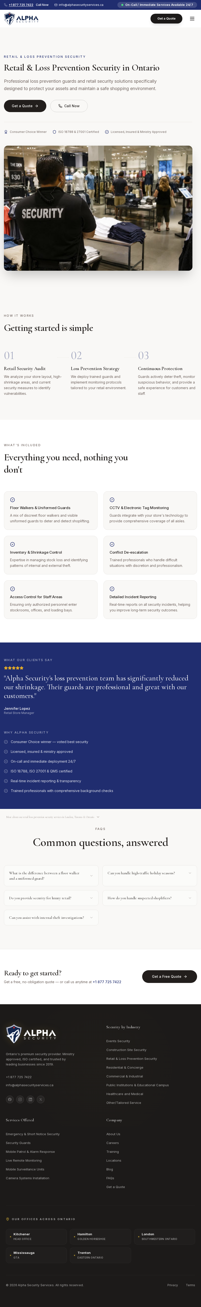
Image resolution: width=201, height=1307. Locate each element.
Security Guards (18, 1143)
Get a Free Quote (166, 976)
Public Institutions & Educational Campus (137, 1085)
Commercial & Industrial (124, 1076)
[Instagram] (20, 1099)
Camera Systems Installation (27, 1178)
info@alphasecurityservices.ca (81, 5)
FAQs (110, 1178)
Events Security (118, 1041)
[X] (41, 1099)
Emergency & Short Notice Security (33, 1134)
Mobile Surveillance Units (25, 1169)
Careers (112, 1143)
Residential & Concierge (124, 1067)
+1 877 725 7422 (107, 982)
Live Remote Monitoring (24, 1160)
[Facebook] (10, 1099)
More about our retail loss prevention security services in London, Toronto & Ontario (50, 817)
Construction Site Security (126, 1050)
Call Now (72, 106)
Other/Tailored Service (123, 1103)
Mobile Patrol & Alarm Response (30, 1152)
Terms (190, 1285)
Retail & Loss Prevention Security (131, 1059)
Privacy (172, 1285)
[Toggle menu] (192, 18)
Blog (109, 1169)
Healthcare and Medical (124, 1094)
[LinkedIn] (30, 1099)
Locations (113, 1160)
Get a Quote (166, 18)
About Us (113, 1134)
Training (112, 1152)
